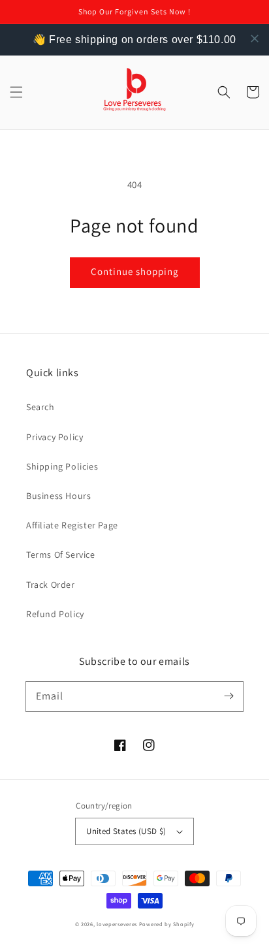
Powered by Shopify (167, 923)
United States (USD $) (126, 831)
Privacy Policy (54, 437)
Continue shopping (135, 271)
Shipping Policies (62, 466)
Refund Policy (55, 614)
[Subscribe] (228, 696)
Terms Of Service (60, 554)
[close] (254, 38)
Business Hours (58, 496)
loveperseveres (117, 923)
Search (40, 407)
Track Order (50, 584)
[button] (16, 92)
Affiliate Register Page (72, 525)
